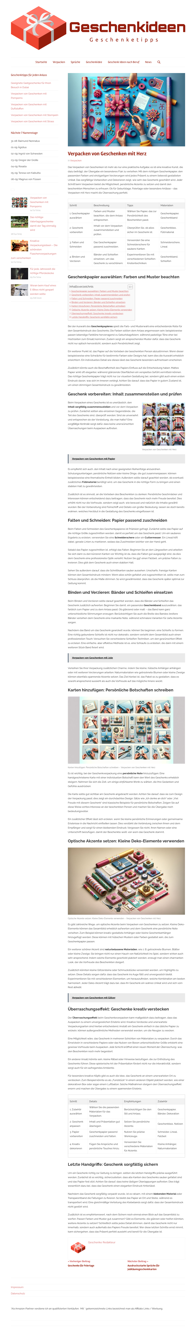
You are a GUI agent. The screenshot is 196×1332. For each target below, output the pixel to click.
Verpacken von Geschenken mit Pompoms (39, 202)
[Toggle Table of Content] (129, 286)
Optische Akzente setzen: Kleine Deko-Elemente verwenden (102, 309)
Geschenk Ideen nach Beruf (123, 62)
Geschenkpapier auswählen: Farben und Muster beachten (100, 291)
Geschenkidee (94, 62)
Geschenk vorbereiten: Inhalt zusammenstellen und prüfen (100, 294)
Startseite (41, 62)
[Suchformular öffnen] (159, 62)
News (148, 62)
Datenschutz (18, 1293)
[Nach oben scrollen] (191, 1327)
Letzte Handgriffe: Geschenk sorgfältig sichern (94, 317)
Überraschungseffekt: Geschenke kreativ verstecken (97, 313)
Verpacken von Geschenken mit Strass (32, 121)
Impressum (17, 1287)
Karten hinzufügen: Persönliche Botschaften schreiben (98, 306)
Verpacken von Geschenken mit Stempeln (34, 115)
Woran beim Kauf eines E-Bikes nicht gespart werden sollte (43, 290)
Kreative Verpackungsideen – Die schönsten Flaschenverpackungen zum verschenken (34, 249)
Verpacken (59, 62)
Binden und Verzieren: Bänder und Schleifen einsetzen (98, 302)
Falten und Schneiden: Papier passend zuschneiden (97, 298)
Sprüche (75, 62)
